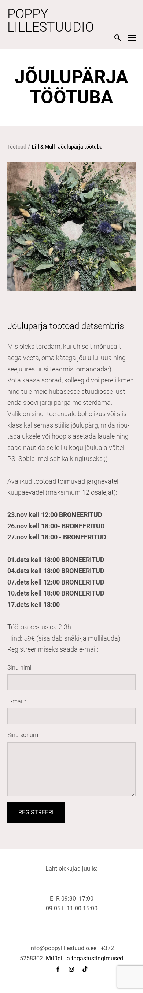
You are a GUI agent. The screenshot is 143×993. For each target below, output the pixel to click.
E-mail (15, 701)
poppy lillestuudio (50, 20)
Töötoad (16, 147)
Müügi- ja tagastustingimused (84, 958)
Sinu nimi (19, 667)
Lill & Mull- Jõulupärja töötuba (67, 147)
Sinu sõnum (22, 735)
